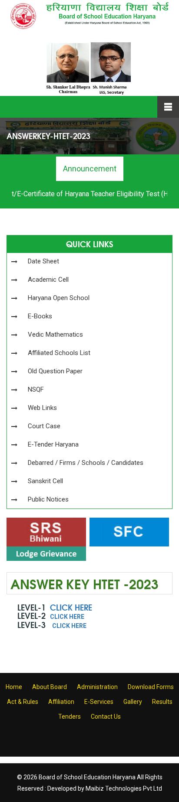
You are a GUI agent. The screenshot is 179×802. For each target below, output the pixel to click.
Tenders (69, 716)
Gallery (132, 701)
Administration (97, 686)
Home (14, 686)
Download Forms (151, 686)
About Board (49, 686)
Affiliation (61, 701)
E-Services (98, 701)
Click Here (71, 607)
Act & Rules (22, 701)
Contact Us (106, 716)
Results (162, 701)
